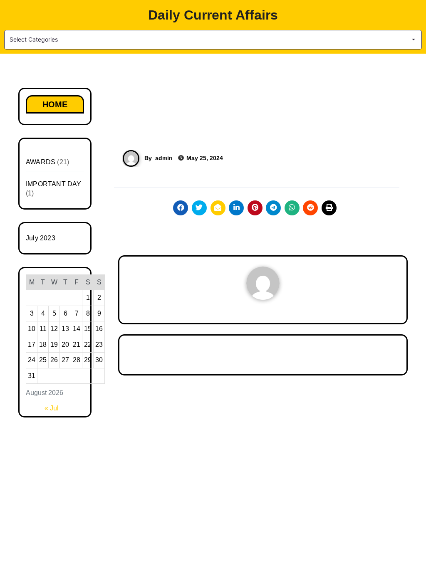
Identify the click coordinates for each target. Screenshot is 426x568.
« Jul (52, 408)
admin (164, 158)
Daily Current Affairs (213, 14)
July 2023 (40, 238)
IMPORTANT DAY (54, 184)
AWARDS (40, 161)
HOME (54, 104)
